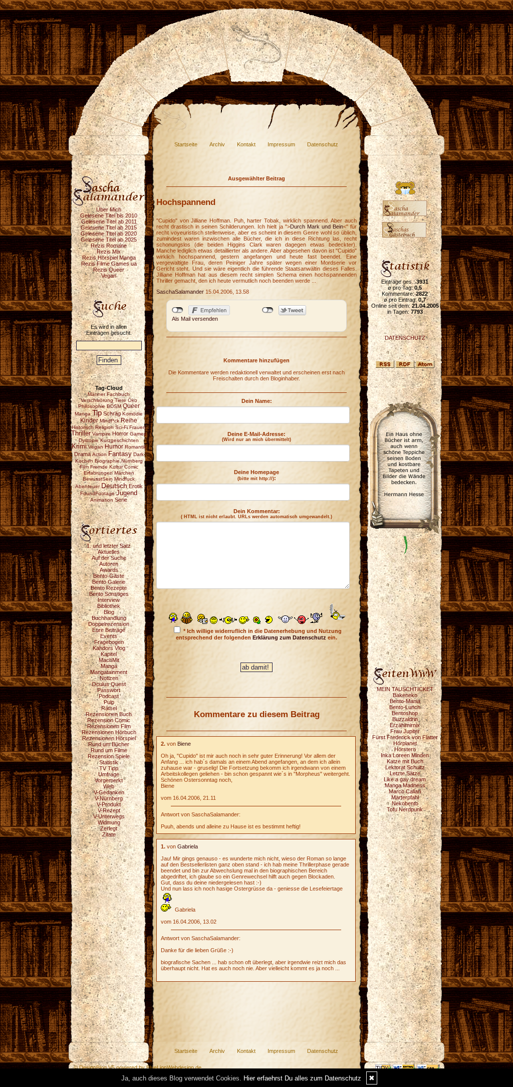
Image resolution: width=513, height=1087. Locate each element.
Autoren (108, 564)
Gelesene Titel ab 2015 (109, 228)
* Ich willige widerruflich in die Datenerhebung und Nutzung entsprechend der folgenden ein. (259, 634)
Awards (109, 570)
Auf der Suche (109, 558)
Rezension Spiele (109, 756)
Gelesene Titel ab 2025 (109, 240)
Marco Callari (405, 791)
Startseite (185, 144)
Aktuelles (109, 552)
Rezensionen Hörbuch (109, 732)
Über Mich (108, 209)
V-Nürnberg (109, 798)
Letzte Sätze (405, 773)
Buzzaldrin (405, 719)
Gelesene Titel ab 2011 (109, 222)
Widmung (109, 822)
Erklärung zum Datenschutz (289, 637)
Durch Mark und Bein (316, 227)
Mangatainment (108, 672)
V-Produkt (109, 804)
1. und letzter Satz (109, 546)
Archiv (217, 144)
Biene (184, 744)
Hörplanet (405, 743)
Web (108, 786)
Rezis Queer (108, 270)
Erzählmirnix (405, 725)
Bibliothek (108, 606)
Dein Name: (256, 401)
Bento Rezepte (109, 588)
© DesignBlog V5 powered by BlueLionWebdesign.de (137, 1067)
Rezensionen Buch (109, 714)
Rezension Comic (108, 720)
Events (108, 636)
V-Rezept (109, 810)
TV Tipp (108, 768)
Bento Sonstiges (109, 594)
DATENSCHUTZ (405, 338)
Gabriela (187, 846)
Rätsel (109, 708)
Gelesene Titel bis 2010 (108, 215)
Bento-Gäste (108, 576)
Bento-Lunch (404, 707)
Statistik (108, 762)
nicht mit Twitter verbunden (268, 310)
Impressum (281, 144)
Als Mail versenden (195, 319)
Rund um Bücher (108, 744)
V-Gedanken (109, 792)
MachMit (109, 660)
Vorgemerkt (109, 780)
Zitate (109, 834)
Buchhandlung (109, 618)
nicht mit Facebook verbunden (177, 310)
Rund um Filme (109, 750)
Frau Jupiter (405, 731)
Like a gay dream (405, 779)
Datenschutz (322, 144)
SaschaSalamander (180, 292)
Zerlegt (108, 828)
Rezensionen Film (109, 726)
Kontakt (246, 144)
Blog (109, 612)
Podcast (109, 696)
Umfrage (108, 774)
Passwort (108, 690)
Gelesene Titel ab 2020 (109, 234)
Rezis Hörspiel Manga (109, 258)
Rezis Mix (109, 252)
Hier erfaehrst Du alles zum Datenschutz (302, 1078)
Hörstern (405, 749)
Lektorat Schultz (405, 767)
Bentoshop (405, 713)
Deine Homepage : (256, 475)
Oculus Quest (109, 684)
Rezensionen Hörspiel (109, 738)
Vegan (108, 276)
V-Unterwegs (109, 816)
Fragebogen (109, 642)
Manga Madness (405, 785)
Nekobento (405, 803)
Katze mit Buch (405, 761)
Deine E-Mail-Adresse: (256, 436)
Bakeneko (405, 695)
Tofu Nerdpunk (405, 809)
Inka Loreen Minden (405, 755)
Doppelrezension (108, 624)
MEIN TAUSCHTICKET (405, 689)
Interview (109, 600)
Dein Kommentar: (256, 513)
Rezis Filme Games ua (109, 264)
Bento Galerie (108, 582)
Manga (109, 666)
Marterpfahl (405, 797)
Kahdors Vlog (109, 648)
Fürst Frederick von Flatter (405, 737)
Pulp (109, 702)
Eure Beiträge (108, 630)
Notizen (109, 678)
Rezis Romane (109, 246)
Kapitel (109, 654)
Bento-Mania (405, 701)
